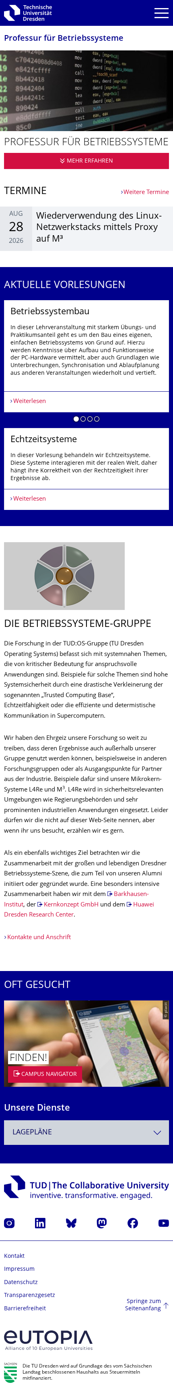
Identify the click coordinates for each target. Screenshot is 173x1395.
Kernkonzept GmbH (71, 905)
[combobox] (86, 1132)
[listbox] (86, 405)
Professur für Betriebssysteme (64, 39)
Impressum (19, 1269)
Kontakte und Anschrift (39, 938)
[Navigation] (161, 13)
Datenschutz (21, 1282)
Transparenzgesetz (29, 1295)
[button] (76, 420)
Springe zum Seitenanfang (143, 1305)
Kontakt (14, 1256)
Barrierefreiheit (25, 1308)
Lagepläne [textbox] (32, 1132)
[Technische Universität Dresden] (28, 12)
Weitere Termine (146, 193)
